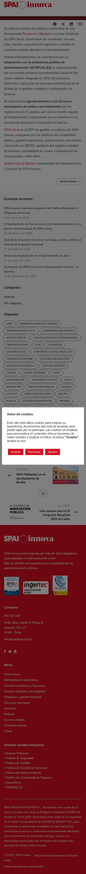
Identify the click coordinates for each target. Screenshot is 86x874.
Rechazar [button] (34, 451)
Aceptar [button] (16, 451)
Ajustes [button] (52, 451)
